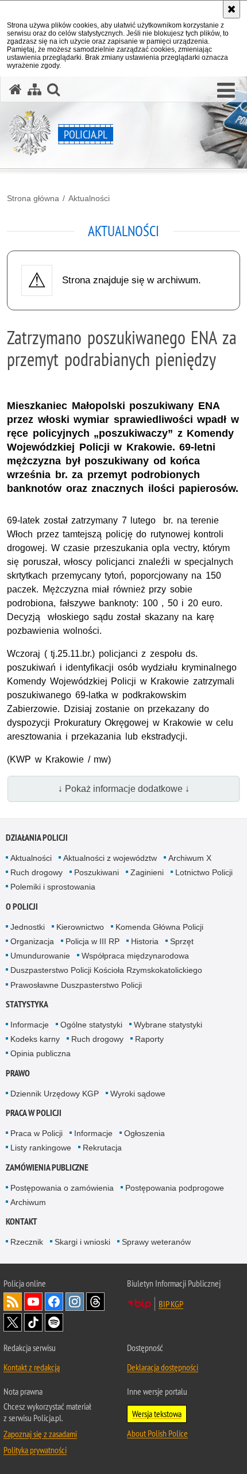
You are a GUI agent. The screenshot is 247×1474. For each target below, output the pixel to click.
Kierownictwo (80, 927)
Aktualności (89, 198)
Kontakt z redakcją (31, 1367)
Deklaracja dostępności (162, 1367)
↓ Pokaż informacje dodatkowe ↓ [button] (124, 789)
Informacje (29, 1024)
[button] (226, 91)
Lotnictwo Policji (204, 872)
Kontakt (21, 1221)
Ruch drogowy (36, 872)
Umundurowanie (40, 955)
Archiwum (28, 1202)
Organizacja (32, 941)
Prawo (18, 1073)
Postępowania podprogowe (174, 1187)
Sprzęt (182, 941)
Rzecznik (26, 1241)
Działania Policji (37, 838)
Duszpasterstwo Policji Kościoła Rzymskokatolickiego (106, 970)
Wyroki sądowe (137, 1093)
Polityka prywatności (35, 1450)
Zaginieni (147, 872)
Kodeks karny (35, 1039)
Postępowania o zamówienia (62, 1187)
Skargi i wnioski (82, 1241)
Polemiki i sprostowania (52, 886)
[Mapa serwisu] (34, 89)
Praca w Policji (33, 1113)
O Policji (22, 906)
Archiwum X (189, 858)
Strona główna (33, 198)
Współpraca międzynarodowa (135, 955)
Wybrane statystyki (168, 1024)
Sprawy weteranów (156, 1241)
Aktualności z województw (110, 858)
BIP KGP (171, 1304)
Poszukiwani (96, 872)
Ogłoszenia (144, 1133)
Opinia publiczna (40, 1053)
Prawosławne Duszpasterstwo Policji (76, 985)
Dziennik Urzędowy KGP (54, 1093)
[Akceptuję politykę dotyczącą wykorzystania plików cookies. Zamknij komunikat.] (231, 9)
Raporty (149, 1039)
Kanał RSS (12, 1301)
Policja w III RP (92, 941)
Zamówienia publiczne (47, 1167)
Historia (145, 941)
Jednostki (27, 927)
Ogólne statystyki (91, 1024)
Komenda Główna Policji (159, 927)
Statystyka (27, 1004)
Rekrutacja (102, 1147)
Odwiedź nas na (33, 1301)
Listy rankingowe (40, 1147)
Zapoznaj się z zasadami (40, 1434)
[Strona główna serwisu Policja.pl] (15, 89)
